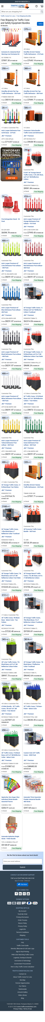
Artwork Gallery (22, 992)
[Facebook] (16, 893)
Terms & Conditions (22, 932)
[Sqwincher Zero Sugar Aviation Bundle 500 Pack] (11, 785)
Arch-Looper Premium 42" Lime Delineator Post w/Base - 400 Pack (11, 266)
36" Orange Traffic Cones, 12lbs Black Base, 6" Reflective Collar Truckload (10, 531)
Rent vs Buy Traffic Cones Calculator (22, 967)
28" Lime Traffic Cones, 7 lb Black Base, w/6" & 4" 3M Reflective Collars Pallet (10, 664)
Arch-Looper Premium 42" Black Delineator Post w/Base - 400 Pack (11, 354)
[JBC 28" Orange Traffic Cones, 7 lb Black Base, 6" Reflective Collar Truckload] (34, 648)
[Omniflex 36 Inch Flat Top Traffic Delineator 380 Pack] (34, 77)
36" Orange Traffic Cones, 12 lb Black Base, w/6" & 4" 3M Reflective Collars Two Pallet (33, 354)
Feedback (42, 606)
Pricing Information (22, 917)
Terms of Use (27, 1009)
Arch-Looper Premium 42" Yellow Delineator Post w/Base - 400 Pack (10, 443)
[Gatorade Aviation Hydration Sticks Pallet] (11, 824)
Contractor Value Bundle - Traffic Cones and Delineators (33, 132)
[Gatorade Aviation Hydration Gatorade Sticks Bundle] (34, 785)
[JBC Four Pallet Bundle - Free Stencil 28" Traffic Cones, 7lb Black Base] (11, 692)
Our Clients (22, 986)
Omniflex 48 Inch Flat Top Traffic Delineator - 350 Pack (10, 92)
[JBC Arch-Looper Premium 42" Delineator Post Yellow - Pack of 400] (11, 426)
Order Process (22, 920)
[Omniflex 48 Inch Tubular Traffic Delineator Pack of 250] (34, 470)
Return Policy (22, 923)
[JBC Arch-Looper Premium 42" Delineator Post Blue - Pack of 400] (11, 293)
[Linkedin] (20, 893)
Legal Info (22, 929)
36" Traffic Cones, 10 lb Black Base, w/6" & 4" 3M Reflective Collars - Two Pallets (33, 398)
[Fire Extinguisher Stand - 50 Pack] (11, 205)
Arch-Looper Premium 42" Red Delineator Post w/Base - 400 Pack (33, 266)
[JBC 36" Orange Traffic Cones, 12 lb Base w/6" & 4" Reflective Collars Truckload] (34, 293)
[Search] (42, 11)
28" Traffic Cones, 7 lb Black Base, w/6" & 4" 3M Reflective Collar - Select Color (11, 755)
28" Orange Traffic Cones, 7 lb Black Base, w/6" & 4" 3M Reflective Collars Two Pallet (11, 576)
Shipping (22, 935)
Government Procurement (22, 964)
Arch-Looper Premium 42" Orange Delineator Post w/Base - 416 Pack (32, 221)
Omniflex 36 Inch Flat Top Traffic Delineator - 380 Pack (33, 92)
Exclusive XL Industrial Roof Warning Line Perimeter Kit (10, 53)
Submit (22, 867)
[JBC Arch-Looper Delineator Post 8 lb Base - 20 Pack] (11, 116)
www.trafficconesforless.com (26, 1006)
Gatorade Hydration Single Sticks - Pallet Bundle (10, 837)
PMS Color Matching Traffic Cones (23, 954)
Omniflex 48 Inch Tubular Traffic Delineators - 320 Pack (33, 486)
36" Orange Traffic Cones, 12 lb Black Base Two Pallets (10, 486)
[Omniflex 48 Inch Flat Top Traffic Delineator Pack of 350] (11, 77)
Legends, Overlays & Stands (23, 957)
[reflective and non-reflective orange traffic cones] (20, 6)
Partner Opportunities (22, 983)
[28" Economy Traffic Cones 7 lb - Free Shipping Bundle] (34, 515)
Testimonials (22, 989)
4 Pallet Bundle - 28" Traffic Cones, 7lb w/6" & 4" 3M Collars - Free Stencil (10, 709)
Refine (41, 24)
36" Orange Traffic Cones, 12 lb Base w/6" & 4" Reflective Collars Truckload (33, 310)
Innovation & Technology (23, 961)
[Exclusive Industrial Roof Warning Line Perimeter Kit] (11, 37)
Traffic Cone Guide (22, 945)
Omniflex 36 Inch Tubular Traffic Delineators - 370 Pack (33, 53)
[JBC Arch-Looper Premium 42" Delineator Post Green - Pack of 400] (34, 426)
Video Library (22, 995)
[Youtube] (28, 893)
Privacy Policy (22, 926)
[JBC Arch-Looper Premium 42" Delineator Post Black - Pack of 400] (11, 337)
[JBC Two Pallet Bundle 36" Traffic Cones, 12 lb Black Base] (11, 470)
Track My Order (22, 914)
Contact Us (22, 974)
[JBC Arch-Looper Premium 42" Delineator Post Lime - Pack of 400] (11, 249)
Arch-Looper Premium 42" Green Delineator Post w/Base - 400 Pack (32, 443)
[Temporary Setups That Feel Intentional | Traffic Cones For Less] (11, 164)
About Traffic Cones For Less (22, 977)
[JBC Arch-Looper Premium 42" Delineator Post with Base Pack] (34, 205)
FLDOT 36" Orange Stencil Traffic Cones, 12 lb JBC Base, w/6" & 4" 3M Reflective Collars (33, 176)
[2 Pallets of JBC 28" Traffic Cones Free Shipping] (11, 603)
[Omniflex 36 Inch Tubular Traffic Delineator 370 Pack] (34, 37)
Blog (22, 998)
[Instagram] (24, 893)
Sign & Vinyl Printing (22, 951)
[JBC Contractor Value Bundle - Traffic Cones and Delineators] (34, 116)
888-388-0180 (29, 878)
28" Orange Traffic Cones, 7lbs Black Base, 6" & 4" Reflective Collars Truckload (33, 620)
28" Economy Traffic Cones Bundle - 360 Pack (32, 530)
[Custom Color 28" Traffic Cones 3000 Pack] (34, 738)
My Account (22, 911)
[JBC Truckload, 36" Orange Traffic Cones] (11, 515)
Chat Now (24, 884)
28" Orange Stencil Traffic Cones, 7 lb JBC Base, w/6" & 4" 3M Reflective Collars (33, 576)
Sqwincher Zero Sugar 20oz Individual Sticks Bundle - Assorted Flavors (10, 799)
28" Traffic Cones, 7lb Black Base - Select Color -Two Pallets (10, 620)
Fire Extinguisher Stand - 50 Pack (10, 220)
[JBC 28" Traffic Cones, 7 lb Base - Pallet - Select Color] (34, 692)
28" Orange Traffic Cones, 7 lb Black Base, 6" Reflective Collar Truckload (33, 664)
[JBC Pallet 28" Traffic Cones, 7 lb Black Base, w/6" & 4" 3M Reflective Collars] (11, 648)
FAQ (22, 942)
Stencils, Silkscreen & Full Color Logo (22, 948)
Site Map (22, 980)
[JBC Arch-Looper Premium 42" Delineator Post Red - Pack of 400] (34, 249)
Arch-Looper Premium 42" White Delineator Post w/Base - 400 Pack (11, 398)
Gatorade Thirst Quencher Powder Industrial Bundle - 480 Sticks (32, 799)
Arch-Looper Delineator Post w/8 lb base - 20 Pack (10, 132)
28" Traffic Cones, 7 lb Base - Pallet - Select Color (33, 707)
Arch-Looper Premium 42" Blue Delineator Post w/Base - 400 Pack (11, 310)
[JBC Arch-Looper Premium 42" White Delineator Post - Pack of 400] (11, 382)
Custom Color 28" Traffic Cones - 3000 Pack (32, 754)
